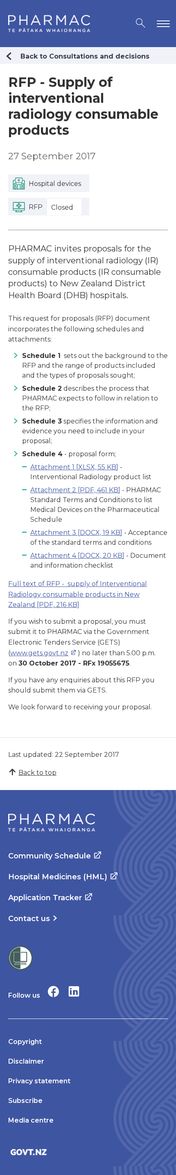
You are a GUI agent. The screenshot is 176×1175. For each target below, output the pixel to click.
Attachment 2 (75, 490)
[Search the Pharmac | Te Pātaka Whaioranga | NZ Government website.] (140, 23)
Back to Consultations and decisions (84, 56)
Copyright (25, 1042)
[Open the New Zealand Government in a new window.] (88, 1152)
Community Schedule (49, 855)
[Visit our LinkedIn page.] (74, 991)
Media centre (31, 1120)
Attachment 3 (76, 533)
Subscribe (25, 1101)
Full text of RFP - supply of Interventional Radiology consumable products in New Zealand (77, 594)
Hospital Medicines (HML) (57, 876)
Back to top (37, 773)
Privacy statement (39, 1081)
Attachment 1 (74, 467)
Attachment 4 (77, 555)
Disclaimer (26, 1061)
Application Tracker (45, 897)
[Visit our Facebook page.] (53, 991)
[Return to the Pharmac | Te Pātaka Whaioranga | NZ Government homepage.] (49, 23)
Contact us (29, 918)
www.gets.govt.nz (39, 653)
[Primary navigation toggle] (162, 23)
